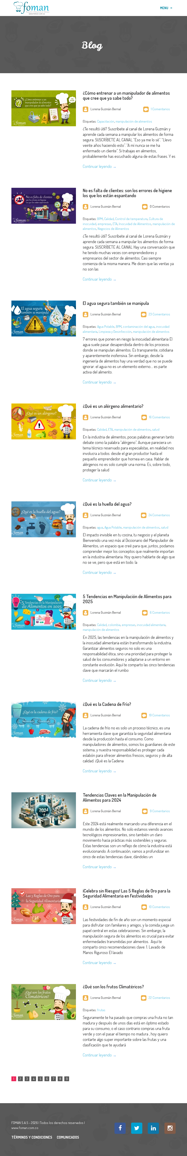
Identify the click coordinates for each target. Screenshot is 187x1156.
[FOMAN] (31, 8)
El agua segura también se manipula (116, 303)
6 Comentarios (160, 612)
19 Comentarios (159, 715)
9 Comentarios (160, 811)
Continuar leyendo (97, 166)
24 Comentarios (159, 515)
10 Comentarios (159, 907)
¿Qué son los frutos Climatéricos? (113, 986)
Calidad (109, 219)
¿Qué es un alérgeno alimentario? (113, 406)
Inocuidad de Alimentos (135, 224)
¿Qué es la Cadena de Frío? (107, 704)
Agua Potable (105, 326)
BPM (100, 219)
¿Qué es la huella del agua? (107, 504)
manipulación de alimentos (134, 121)
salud (155, 429)
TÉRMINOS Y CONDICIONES (31, 1137)
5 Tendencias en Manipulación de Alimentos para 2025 (127, 598)
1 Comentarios (160, 109)
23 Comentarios (159, 314)
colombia (114, 625)
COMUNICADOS (68, 1137)
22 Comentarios (159, 997)
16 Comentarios (159, 417)
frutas (101, 1010)
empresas (104, 224)
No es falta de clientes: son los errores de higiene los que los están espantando (127, 192)
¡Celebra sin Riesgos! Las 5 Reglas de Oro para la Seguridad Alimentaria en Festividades (126, 893)
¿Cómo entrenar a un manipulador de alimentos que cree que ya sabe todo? (126, 95)
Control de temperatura (131, 219)
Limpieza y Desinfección (115, 331)
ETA (115, 224)
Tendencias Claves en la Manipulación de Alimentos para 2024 (119, 797)
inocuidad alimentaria (151, 625)
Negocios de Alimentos (113, 228)
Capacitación (105, 121)
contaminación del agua (139, 326)
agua (100, 527)
